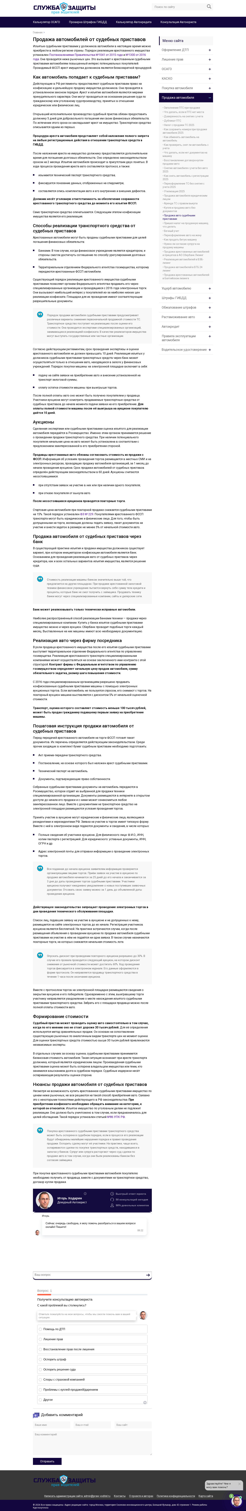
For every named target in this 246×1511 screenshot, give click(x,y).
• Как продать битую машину (180, 239)
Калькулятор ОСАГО (46, 22)
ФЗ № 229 (86, 514)
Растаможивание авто (178, 317)
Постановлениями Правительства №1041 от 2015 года (86, 55)
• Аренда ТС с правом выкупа (180, 203)
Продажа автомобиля (178, 97)
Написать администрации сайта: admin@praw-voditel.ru (77, 1496)
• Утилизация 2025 (174, 191)
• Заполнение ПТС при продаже (181, 107)
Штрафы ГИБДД (174, 298)
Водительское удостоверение (184, 349)
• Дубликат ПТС (172, 120)
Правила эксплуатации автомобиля (179, 338)
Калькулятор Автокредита (133, 22)
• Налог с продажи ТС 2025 (178, 125)
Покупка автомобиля (177, 88)
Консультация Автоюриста (178, 22)
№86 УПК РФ (116, 1117)
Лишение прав (172, 59)
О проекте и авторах (141, 1496)
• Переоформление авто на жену (182, 235)
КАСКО (167, 78)
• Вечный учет (171, 230)
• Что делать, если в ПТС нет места (183, 112)
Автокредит (170, 326)
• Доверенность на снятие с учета (183, 116)
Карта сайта (206, 1496)
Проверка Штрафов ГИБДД (88, 22)
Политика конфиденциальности (176, 1496)
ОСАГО (167, 69)
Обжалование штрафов (179, 307)
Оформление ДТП (175, 50)
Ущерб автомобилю (176, 288)
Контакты (120, 1496)
